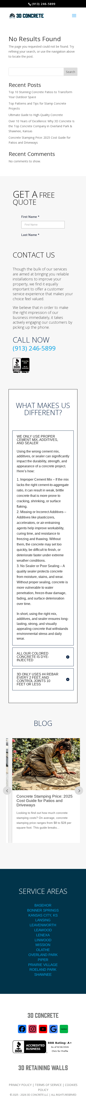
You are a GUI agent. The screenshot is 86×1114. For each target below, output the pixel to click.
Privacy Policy (20, 1085)
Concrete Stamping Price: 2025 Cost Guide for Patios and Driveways (40, 800)
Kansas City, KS (43, 915)
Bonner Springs (43, 910)
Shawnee (43, 975)
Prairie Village (43, 965)
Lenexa (43, 935)
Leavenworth (43, 925)
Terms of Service (48, 1085)
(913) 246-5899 (34, 348)
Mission (42, 945)
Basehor (42, 905)
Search (70, 72)
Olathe (43, 950)
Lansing (43, 920)
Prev (7, 790)
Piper (43, 960)
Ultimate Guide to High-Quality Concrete (36, 115)
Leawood (43, 930)
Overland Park (43, 955)
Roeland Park (42, 970)
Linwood (43, 940)
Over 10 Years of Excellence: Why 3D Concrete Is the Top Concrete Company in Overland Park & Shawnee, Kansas (42, 126)
